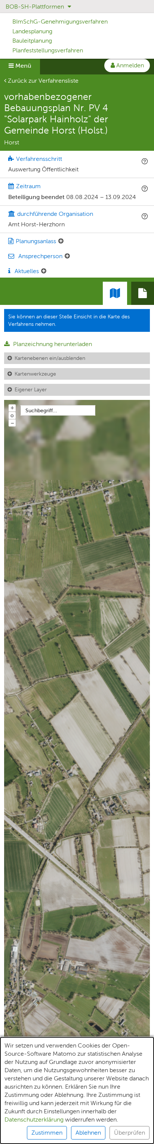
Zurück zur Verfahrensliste (42, 80)
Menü (22, 65)
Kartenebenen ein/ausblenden (50, 358)
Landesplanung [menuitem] (32, 31)
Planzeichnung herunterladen (52, 344)
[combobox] (58, 410)
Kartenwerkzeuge (35, 374)
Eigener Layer (31, 389)
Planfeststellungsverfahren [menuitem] (47, 50)
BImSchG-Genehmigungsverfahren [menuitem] (60, 21)
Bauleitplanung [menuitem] (32, 40)
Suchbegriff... (41, 410)
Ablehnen (88, 1132)
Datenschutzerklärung (34, 1119)
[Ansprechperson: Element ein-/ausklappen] (67, 256)
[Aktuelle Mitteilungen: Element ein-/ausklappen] (43, 271)
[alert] (77, 1090)
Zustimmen (46, 1132)
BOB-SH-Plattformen (35, 6)
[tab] (142, 293)
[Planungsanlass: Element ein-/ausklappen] (61, 241)
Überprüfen (129, 1132)
